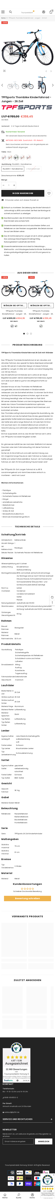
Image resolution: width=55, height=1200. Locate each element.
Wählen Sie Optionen (15, 305)
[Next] (51, 71)
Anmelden (43, 1141)
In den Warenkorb (22, 193)
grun (16, 326)
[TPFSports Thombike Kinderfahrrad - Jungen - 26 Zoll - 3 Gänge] (14, 289)
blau (12, 326)
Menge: (4, 180)
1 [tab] (24, 333)
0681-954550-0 (11, 1097)
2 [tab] (27, 333)
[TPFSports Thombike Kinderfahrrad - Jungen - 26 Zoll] (41, 289)
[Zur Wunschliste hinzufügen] (49, 193)
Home (3, 18)
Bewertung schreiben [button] (27, 898)
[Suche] (10, 12)
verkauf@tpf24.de (11, 1112)
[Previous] (46, 71)
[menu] (3, 12)
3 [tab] (31, 333)
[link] (14, 960)
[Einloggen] (43, 12)
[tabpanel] (14, 303)
